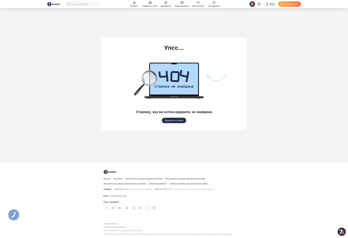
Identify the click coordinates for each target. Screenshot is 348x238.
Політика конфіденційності (115, 227)
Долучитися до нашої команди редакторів (185, 178)
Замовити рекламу (157, 183)
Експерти (118, 178)
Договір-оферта (110, 223)
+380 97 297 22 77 (163, 189)
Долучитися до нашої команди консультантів (124, 183)
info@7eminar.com (118, 196)
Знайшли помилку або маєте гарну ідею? (188, 183)
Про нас (107, 178)
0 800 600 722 (133, 189)
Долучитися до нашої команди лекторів (143, 178)
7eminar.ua (227, 234)
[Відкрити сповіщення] (259, 4)
